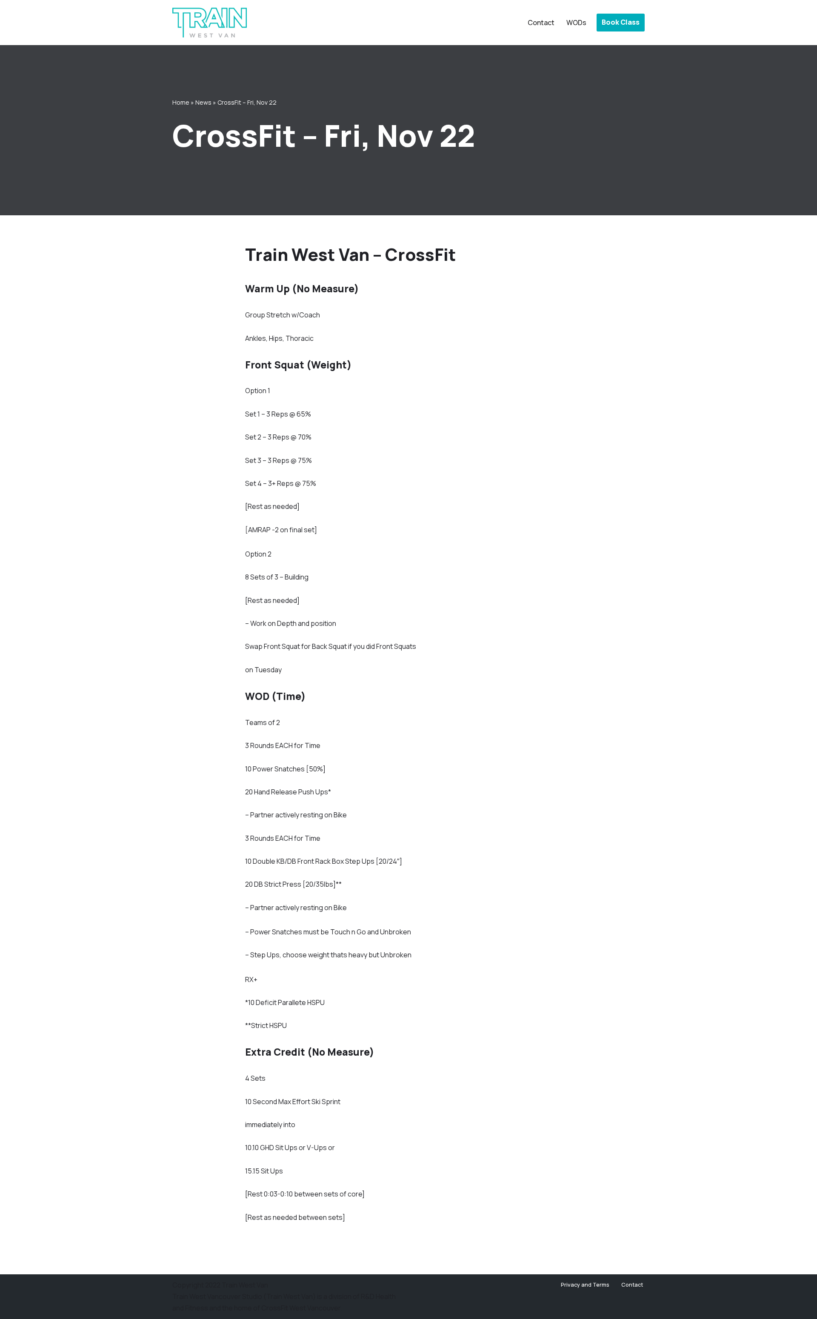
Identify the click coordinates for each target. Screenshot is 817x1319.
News (203, 102)
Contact (541, 22)
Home (180, 102)
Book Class (621, 22)
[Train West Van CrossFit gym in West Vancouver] (209, 22)
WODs (576, 22)
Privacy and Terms (585, 1284)
